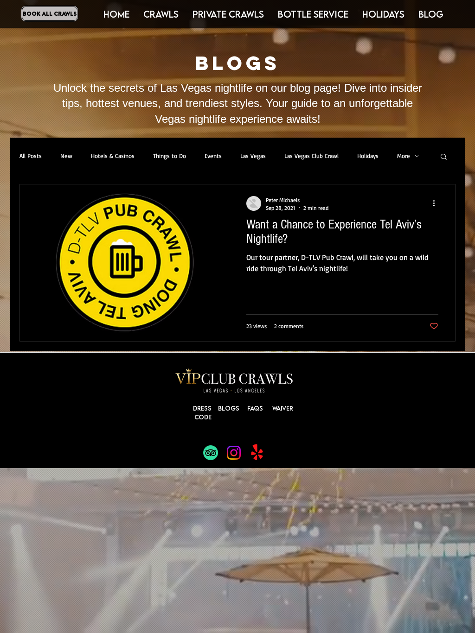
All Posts (30, 155)
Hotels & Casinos (113, 155)
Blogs (228, 408)
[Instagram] (234, 452)
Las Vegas (253, 155)
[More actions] (437, 203)
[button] (383, 13)
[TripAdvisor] (210, 452)
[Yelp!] (257, 452)
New (66, 155)
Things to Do (169, 155)
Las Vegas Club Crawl (311, 155)
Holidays (368, 155)
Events (213, 155)
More (403, 155)
